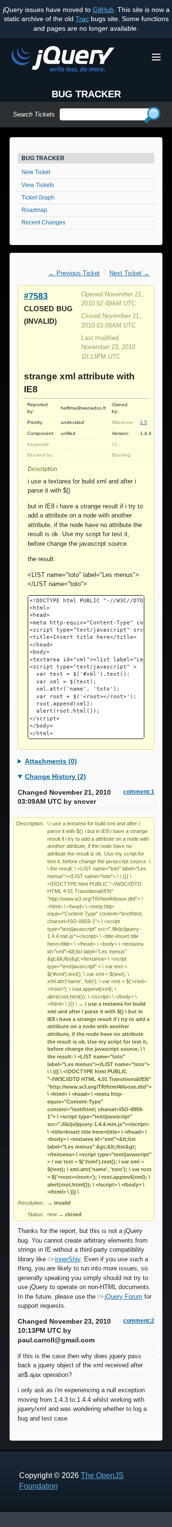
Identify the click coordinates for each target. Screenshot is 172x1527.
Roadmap (34, 210)
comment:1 (138, 791)
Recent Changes (43, 222)
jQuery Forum (123, 1296)
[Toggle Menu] (156, 57)
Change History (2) (55, 776)
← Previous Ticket (74, 273)
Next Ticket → (129, 273)
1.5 (143, 422)
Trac (82, 19)
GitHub (103, 9)
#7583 (36, 296)
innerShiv (67, 1259)
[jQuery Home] (62, 60)
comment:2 (138, 1320)
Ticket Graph (38, 197)
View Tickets (38, 185)
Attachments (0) (51, 761)
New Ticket (36, 172)
